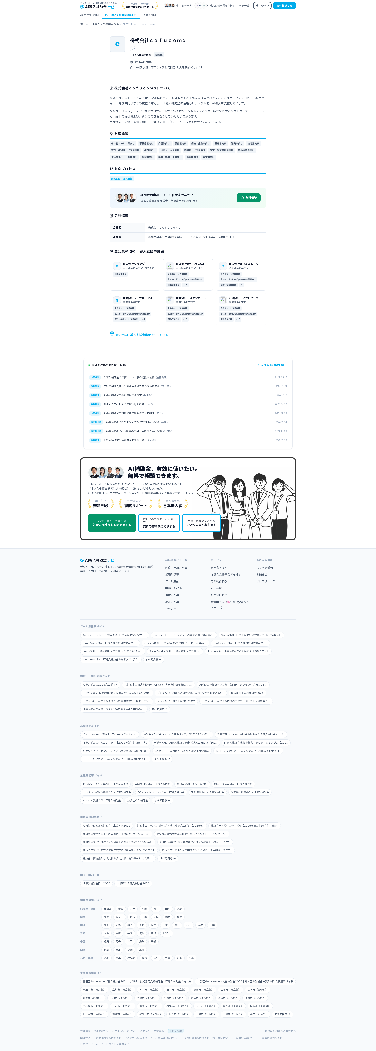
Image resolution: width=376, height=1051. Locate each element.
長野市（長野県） (93, 997)
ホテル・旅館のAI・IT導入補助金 (102, 800)
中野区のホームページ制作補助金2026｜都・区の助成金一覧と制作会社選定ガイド (245, 981)
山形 (167, 908)
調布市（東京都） (203, 989)
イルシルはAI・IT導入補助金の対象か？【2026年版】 (175, 643)
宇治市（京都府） (206, 1006)
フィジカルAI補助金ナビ (138, 1038)
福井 (200, 925)
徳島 (106, 949)
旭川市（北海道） (120, 997)
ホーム (84, 24)
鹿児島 (131, 957)
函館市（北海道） (147, 997)
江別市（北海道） (122, 1006)
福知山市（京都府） (150, 1014)
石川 (188, 925)
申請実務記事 (173, 588)
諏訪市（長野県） (258, 989)
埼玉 (132, 917)
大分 (156, 957)
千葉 (144, 917)
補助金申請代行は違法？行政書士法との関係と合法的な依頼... (118, 842)
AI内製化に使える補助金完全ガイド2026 (106, 825)
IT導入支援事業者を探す (221, 5)
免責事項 (159, 1030)
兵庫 (130, 933)
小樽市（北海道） (174, 997)
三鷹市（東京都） (231, 989)
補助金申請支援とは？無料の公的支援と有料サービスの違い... (118, 858)
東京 (106, 917)
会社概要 (85, 1030)
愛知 (106, 925)
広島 (106, 941)
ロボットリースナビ (91, 1044)
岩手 (132, 908)
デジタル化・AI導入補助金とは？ (176, 701)
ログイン (264, 5)
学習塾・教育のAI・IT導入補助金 (250, 792)
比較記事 (170, 609)
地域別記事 (172, 595)
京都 (118, 933)
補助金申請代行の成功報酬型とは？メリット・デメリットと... (191, 833)
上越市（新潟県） (206, 1014)
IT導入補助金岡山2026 (96, 883)
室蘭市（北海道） (149, 1006)
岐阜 (153, 925)
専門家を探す (184, 5)
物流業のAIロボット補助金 (192, 784)
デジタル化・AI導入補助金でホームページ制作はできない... (190, 692)
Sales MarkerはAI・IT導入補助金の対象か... (175, 651)
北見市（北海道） (255, 997)
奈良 (153, 933)
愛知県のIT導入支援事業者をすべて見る (141, 334)
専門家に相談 (91, 15)
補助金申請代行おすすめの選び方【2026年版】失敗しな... (116, 833)
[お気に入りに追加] (133, 49)
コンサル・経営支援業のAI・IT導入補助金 (107, 792)
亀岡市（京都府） (233, 1006)
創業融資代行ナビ (272, 1038)
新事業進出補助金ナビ (168, 1038)
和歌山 (166, 933)
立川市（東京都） (122, 989)
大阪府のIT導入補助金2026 (133, 883)
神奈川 (119, 917)
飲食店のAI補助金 (137, 800)
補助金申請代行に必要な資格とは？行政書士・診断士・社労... (195, 842)
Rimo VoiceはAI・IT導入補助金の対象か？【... (110, 643)
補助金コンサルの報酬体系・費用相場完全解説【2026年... (170, 825)
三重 (165, 925)
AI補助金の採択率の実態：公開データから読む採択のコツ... (233, 684)
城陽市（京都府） (260, 1006)
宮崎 (179, 957)
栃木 (167, 917)
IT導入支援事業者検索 (105, 24)
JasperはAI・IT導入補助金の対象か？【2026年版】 (238, 651)
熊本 (118, 957)
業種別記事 (172, 574)
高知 (141, 949)
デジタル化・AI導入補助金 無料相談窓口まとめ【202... (186, 742)
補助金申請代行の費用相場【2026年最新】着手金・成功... (244, 825)
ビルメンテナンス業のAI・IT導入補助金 (105, 784)
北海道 (108, 908)
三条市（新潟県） (233, 1014)
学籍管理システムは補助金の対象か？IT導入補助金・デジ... (251, 734)
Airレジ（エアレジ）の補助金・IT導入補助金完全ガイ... (115, 635)
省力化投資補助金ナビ (108, 1038)
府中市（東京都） (176, 989)
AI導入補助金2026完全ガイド (100, 684)
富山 (177, 925)
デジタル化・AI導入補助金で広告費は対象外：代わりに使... (117, 701)
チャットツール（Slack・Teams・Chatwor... (110, 734)
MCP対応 (177, 1031)
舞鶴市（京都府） (122, 1014)
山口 (130, 941)
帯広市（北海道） (201, 997)
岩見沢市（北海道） (177, 1006)
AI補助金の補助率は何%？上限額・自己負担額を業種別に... (159, 684)
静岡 (130, 925)
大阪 (106, 933)
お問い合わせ (219, 595)
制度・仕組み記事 (176, 567)
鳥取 (141, 941)
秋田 (156, 908)
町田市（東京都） (149, 989)
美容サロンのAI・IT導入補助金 (152, 784)
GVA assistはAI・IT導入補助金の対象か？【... (240, 643)
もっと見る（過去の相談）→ (272, 365)
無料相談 (151, 15)
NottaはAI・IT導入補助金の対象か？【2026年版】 (251, 635)
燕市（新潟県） (259, 1014)
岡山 (118, 941)
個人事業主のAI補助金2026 (247, 692)
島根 (153, 941)
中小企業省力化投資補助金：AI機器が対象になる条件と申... (117, 692)
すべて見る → (154, 659)
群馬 (179, 917)
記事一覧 (244, 5)
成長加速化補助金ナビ (196, 1038)
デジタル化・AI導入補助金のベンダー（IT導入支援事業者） (236, 701)
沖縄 (191, 957)
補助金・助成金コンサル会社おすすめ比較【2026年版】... (177, 734)
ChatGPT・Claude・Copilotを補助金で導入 (182, 750)
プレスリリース (265, 581)
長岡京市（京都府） (94, 1014)
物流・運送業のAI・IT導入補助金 (233, 784)
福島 (179, 908)
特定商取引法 (101, 1030)
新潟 (118, 925)
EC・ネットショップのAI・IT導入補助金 (161, 792)
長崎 (144, 957)
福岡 (106, 957)
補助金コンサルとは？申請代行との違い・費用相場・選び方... (197, 850)
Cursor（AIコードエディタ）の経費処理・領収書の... (183, 635)
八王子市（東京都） (94, 989)
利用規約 (145, 1030)
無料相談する (284, 5)
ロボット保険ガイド (117, 1044)
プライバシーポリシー (124, 1030)
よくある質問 (264, 567)
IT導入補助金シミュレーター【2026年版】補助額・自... (115, 742)
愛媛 (130, 949)
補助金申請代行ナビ (247, 1038)
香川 (118, 949)
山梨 (212, 925)
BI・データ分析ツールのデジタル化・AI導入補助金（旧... (115, 758)
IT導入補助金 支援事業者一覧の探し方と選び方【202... (256, 742)
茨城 (156, 917)
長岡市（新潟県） (179, 1014)
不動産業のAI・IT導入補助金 (207, 792)
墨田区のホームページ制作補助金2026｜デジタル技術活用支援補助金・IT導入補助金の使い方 (137, 981)
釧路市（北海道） (228, 997)
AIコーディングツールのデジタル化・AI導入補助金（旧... (248, 750)
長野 (141, 925)
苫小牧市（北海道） (94, 1006)
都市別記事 (172, 602)
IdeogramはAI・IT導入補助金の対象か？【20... (111, 659)
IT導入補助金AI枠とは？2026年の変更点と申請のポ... (114, 709)
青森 (120, 908)
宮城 (144, 908)
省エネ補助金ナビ (222, 1038)
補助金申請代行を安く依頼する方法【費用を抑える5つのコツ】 (119, 850)
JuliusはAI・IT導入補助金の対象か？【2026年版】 (113, 651)
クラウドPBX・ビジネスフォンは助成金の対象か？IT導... (115, 750)
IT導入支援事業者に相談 (122, 15)
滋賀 (141, 933)
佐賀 (167, 957)
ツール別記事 (173, 581)
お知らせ (261, 574)
